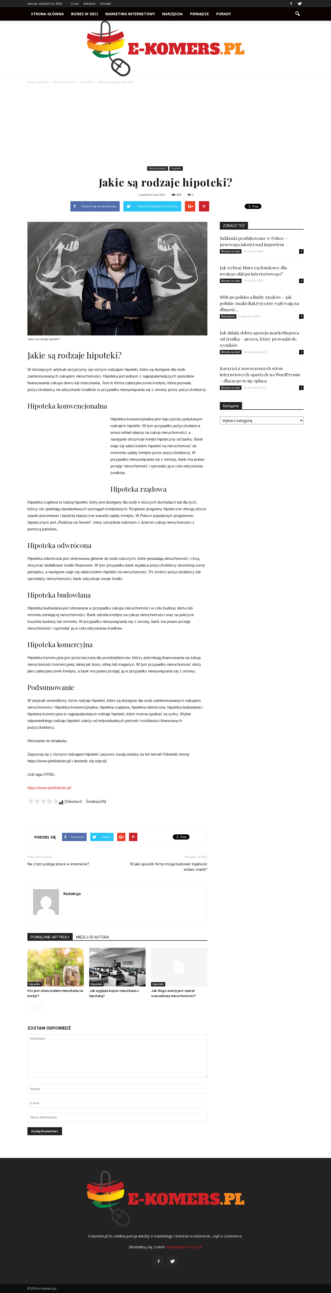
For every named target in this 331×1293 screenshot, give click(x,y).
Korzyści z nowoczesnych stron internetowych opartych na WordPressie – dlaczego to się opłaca (260, 374)
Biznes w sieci (84, 13)
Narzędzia (172, 13)
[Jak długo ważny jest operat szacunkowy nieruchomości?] (179, 967)
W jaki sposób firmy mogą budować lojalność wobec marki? (168, 867)
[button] (297, 14)
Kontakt (105, 3)
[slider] (42, 801)
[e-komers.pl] (165, 48)
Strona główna (47, 13)
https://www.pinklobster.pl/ (49, 788)
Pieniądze (199, 13)
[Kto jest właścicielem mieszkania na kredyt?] (55, 967)
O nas (75, 3)
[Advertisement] (165, 126)
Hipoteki (176, 168)
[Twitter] (300, 4)
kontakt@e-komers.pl (184, 1246)
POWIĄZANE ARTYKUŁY (50, 937)
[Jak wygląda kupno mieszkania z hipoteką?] (117, 967)
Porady (223, 13)
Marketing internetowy (130, 13)
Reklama (89, 3)
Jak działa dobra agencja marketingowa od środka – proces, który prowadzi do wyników (259, 339)
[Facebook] (291, 4)
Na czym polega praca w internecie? (58, 864)
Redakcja (72, 893)
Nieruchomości (158, 168)
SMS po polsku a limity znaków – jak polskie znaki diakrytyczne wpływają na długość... (259, 303)
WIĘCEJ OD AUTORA (92, 937)
